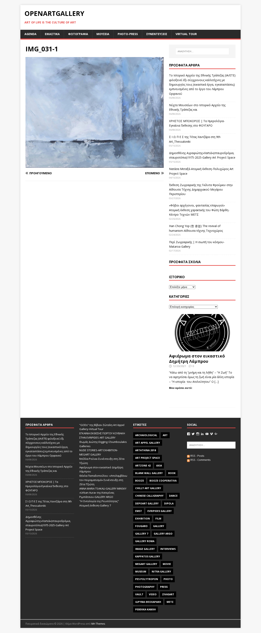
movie (167, 564)
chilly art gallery (148, 488)
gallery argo (163, 533)
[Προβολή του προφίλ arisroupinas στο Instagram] (197, 434)
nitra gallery (161, 571)
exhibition (142, 518)
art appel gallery (147, 442)
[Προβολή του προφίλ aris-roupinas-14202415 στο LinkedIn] (202, 434)
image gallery (145, 549)
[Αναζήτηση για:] (202, 51)
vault (139, 594)
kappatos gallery (147, 556)
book (172, 473)
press (164, 587)
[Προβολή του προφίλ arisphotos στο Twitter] (193, 434)
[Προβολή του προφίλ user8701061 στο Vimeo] (211, 434)
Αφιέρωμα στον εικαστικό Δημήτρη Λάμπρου (197, 358)
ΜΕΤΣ (170, 602)
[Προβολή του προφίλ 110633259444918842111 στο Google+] (216, 434)
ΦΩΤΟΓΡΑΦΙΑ (78, 34)
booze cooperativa (163, 480)
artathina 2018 (145, 450)
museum (140, 571)
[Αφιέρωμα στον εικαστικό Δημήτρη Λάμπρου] (202, 349)
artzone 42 (143, 465)
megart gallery (146, 564)
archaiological (146, 435)
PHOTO (168, 579)
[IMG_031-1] (94, 165)
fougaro (141, 526)
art (165, 435)
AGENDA (30, 34)
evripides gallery (159, 511)
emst (138, 511)
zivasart (168, 594)
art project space (147, 458)
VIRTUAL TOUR (186, 34)
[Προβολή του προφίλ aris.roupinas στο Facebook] (188, 434)
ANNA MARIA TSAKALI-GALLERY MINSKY (102, 488)
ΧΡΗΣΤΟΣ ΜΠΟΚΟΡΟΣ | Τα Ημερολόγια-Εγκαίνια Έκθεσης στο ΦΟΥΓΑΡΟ (46, 486)
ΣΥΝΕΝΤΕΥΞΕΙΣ (156, 34)
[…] (217, 382)
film (158, 518)
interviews (168, 549)
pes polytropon (146, 579)
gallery (158, 526)
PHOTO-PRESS (128, 34)
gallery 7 (141, 533)
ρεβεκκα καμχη (145, 609)
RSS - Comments (200, 460)
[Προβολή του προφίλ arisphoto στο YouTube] (207, 434)
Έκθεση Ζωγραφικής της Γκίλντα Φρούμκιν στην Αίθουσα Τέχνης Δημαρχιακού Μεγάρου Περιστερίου (201, 189)
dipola (169, 503)
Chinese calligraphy (149, 495)
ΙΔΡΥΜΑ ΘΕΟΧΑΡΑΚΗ (148, 602)
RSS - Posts (197, 456)
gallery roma (144, 541)
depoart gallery (147, 503)
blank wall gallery (149, 473)
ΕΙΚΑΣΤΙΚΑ (52, 34)
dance (173, 495)
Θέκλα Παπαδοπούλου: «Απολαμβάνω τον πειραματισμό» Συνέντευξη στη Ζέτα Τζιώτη (103, 480)
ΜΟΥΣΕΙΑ (102, 34)
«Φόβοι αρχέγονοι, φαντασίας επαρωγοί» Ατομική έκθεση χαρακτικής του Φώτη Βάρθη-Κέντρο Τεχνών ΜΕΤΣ (199, 209)
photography (145, 587)
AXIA (159, 465)
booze (139, 480)
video (153, 594)
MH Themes (98, 623)
